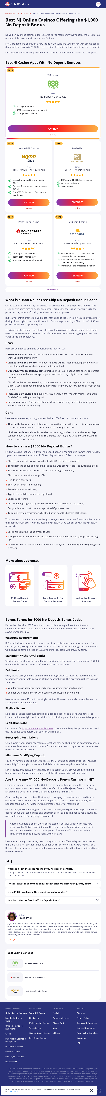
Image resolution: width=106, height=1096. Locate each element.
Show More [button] (51, 289)
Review (53, 135)
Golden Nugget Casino (39, 1033)
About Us (81, 1013)
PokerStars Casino (37, 1038)
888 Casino (34, 1018)
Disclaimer (82, 1038)
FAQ (79, 1043)
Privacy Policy (83, 1018)
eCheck (56, 1033)
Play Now (53, 128)
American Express (61, 1018)
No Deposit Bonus (24, 13)
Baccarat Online (12, 1052)
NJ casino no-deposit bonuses (37, 728)
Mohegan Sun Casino (39, 1023)
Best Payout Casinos (14, 1057)
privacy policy (13, 1091)
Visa (55, 1028)
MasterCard (58, 1023)
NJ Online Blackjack (14, 1047)
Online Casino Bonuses (16, 1013)
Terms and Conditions (87, 1023)
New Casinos (11, 1062)
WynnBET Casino (37, 1013)
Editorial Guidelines (86, 1028)
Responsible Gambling (87, 1033)
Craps (8, 1034)
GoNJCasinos (10, 13)
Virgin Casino (35, 1028)
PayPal (56, 1013)
